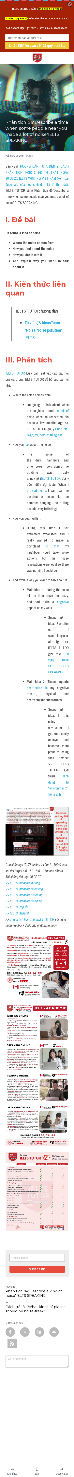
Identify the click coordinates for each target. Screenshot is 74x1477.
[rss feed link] (12, 1343)
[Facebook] (10, 1332)
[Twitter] (25, 1332)
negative (63, 601)
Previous (10, 1286)
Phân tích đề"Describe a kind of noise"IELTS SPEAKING (34, 1293)
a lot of (63, 410)
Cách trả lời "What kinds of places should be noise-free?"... (35, 1309)
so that (52, 546)
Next (8, 1302)
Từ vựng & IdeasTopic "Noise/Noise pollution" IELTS (43, 330)
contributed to (37, 687)
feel (26, 444)
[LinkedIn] (39, 1332)
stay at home (36, 490)
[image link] (37, 57)
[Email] (54, 1332)
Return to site (15, 1323)
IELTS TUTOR (15, 373)
